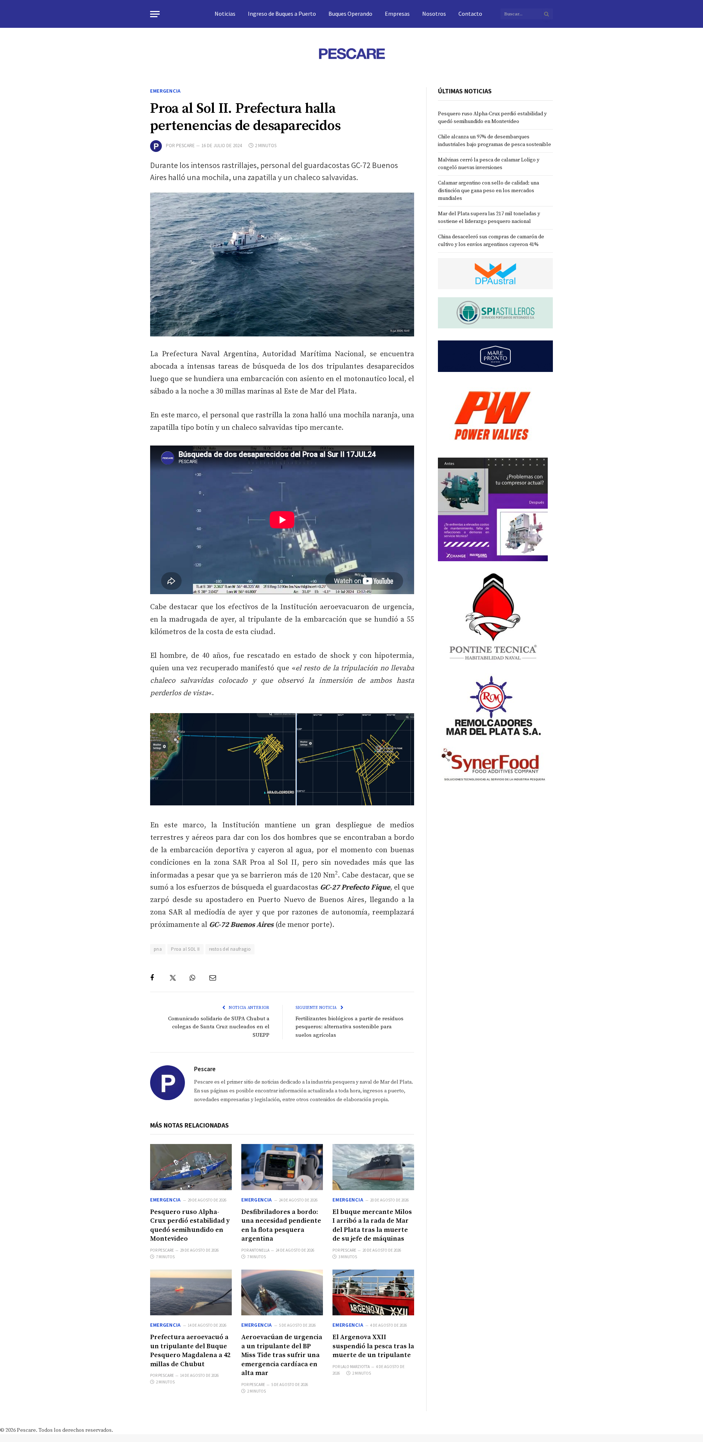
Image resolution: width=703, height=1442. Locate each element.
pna (158, 949)
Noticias (225, 13)
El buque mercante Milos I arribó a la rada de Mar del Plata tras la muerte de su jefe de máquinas (372, 1225)
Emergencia (165, 90)
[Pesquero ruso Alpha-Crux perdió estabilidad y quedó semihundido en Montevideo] (191, 1167)
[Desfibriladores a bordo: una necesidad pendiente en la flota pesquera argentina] (282, 1167)
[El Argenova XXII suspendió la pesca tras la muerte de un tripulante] (373, 1292)
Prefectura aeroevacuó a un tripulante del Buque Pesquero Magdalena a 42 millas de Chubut (190, 1350)
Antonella (259, 1250)
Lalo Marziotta (355, 1366)
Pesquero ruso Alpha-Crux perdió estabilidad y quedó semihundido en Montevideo (190, 1225)
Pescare (185, 145)
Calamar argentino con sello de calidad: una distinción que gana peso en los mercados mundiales (488, 191)
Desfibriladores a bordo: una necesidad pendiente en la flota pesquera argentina (281, 1225)
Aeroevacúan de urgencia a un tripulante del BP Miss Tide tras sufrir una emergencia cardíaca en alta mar (281, 1355)
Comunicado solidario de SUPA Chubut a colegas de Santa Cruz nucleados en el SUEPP (218, 1027)
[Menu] (155, 14)
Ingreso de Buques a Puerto (282, 13)
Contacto (470, 13)
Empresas (397, 13)
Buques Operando (350, 13)
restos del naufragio (230, 949)
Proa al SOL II (185, 949)
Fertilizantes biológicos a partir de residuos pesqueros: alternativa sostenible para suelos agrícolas (349, 1027)
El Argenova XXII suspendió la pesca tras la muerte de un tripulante (373, 1346)
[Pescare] (351, 53)
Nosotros (434, 13)
